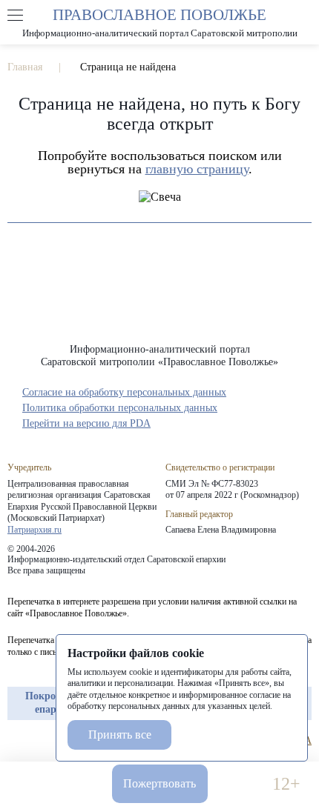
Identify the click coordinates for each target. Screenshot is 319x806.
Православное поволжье (159, 22)
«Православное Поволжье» (159, 294)
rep (14, 740)
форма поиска (303, 15)
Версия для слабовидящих (240, 784)
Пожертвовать (159, 783)
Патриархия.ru (34, 529)
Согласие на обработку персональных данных (124, 392)
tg (41, 740)
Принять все (119, 734)
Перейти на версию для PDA (86, 423)
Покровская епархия (54, 702)
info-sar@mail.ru (79, 784)
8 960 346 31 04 (33, 784)
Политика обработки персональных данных (119, 407)
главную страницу (197, 168)
